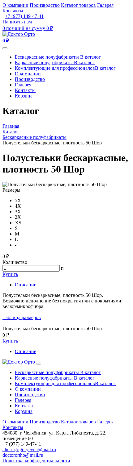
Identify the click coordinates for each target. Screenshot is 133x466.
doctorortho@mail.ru (22, 455)
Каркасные (55, 62)
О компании (15, 5)
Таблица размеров (21, 317)
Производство (45, 5)
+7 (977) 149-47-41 (24, 16)
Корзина (23, 95)
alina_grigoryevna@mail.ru (29, 449)
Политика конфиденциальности (36, 460)
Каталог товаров (78, 5)
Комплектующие (65, 68)
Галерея (105, 5)
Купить (10, 274)
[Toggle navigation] (4, 48)
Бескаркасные (58, 57)
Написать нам (17, 21)
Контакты (12, 10)
